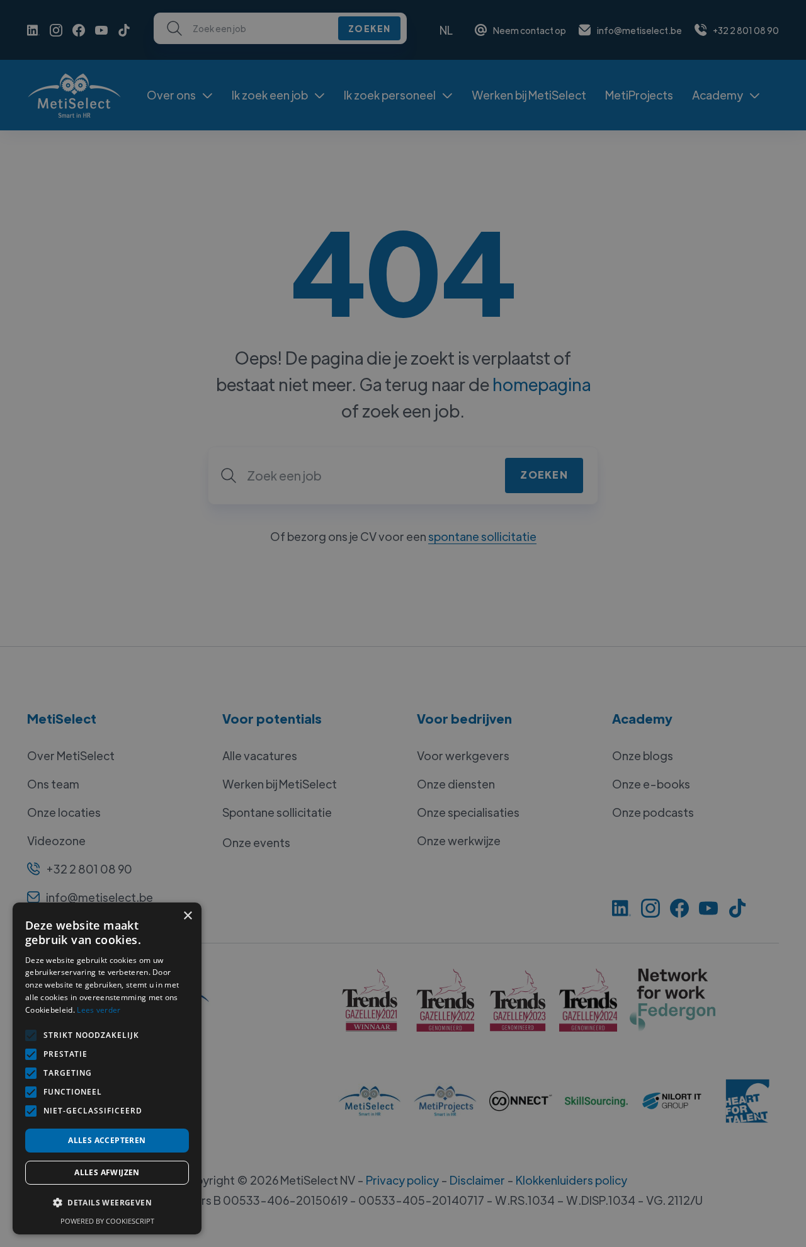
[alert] (403, 623)
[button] (107, 1203)
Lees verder (98, 1010)
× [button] (187, 916)
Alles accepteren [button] (106, 1140)
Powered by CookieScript (107, 1221)
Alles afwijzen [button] (107, 1172)
